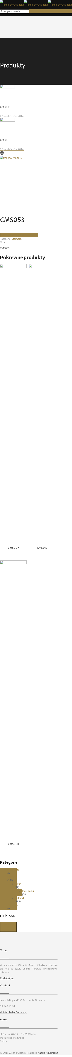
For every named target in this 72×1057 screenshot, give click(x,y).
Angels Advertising (48, 1052)
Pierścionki (28, 890)
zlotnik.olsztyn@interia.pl (13, 1012)
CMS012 (42, 547)
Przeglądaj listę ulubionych (8, 926)
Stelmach (16, 238)
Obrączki (12, 876)
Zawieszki (12, 905)
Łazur (18, 883)
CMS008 (13, 844)
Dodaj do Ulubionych (12, 234)
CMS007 (13, 547)
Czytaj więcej (7, 978)
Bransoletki (13, 869)
